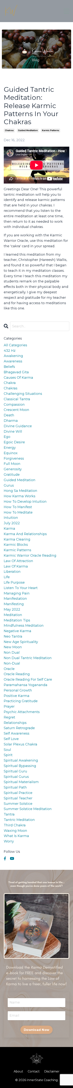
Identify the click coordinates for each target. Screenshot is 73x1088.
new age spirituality (21, 642)
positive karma (16, 696)
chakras (9, 130)
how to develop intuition (25, 502)
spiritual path (15, 787)
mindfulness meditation (24, 626)
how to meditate (18, 512)
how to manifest (18, 507)
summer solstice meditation (28, 809)
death (9, 415)
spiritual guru (15, 771)
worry (9, 841)
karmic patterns (50, 130)
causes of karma (18, 378)
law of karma (16, 566)
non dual (12, 652)
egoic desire (14, 442)
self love (11, 739)
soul (7, 750)
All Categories (15, 345)
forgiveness (14, 458)
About (18, 1071)
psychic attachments (22, 712)
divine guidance (18, 426)
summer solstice (18, 804)
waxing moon (15, 831)
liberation (12, 572)
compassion (14, 404)
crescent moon (16, 410)
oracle (9, 669)
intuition (11, 518)
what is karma (16, 836)
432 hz (10, 351)
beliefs (9, 367)
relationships (15, 723)
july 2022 (12, 523)
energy (10, 448)
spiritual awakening (21, 760)
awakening (13, 356)
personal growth (18, 690)
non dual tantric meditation (28, 658)
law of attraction (18, 561)
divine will (13, 431)
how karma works (19, 496)
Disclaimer (52, 1071)
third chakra (15, 825)
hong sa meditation (20, 491)
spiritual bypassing (20, 766)
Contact (34, 1071)
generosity (13, 469)
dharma (11, 421)
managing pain (17, 593)
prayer (9, 706)
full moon (12, 464)
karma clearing (17, 539)
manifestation (15, 599)
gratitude (12, 475)
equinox (11, 453)
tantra (9, 814)
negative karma (17, 631)
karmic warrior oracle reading (30, 555)
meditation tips (17, 620)
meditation (13, 615)
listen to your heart (21, 588)
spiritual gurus (16, 777)
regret (9, 717)
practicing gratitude (21, 701)
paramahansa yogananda (25, 685)
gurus (9, 485)
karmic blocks (16, 545)
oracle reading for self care (28, 679)
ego (7, 437)
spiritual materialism (21, 782)
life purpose (14, 582)
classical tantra (17, 399)
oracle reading (17, 674)
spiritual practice (18, 793)
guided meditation (28, 130)
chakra (10, 383)
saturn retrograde (19, 728)
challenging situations (23, 394)
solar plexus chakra (20, 744)
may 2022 (12, 609)
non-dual (12, 663)
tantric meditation (19, 820)
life (7, 577)
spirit (8, 755)
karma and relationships (25, 534)
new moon (13, 647)
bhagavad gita (16, 372)
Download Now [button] (36, 1030)
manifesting (14, 604)
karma (9, 528)
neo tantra (13, 636)
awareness (13, 361)
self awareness (16, 733)
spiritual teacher (18, 798)
